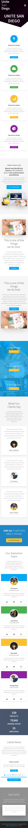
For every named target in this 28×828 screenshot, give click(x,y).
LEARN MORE (14, 57)
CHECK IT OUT (14, 370)
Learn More (14, 308)
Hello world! (14, 762)
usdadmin (8, 775)
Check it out (14, 351)
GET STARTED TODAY (14, 540)
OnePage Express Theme (15, 826)
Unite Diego (5, 5)
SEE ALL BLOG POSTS (14, 779)
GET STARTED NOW (14, 187)
